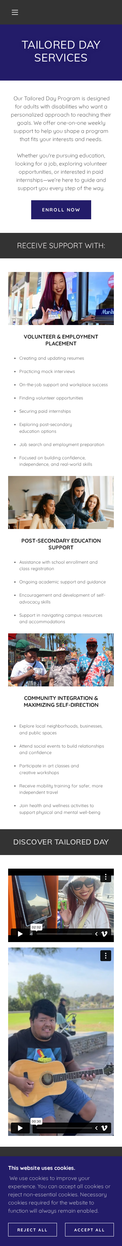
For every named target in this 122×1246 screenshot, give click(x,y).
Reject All (32, 1229)
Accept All (89, 1229)
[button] (15, 12)
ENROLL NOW (61, 210)
